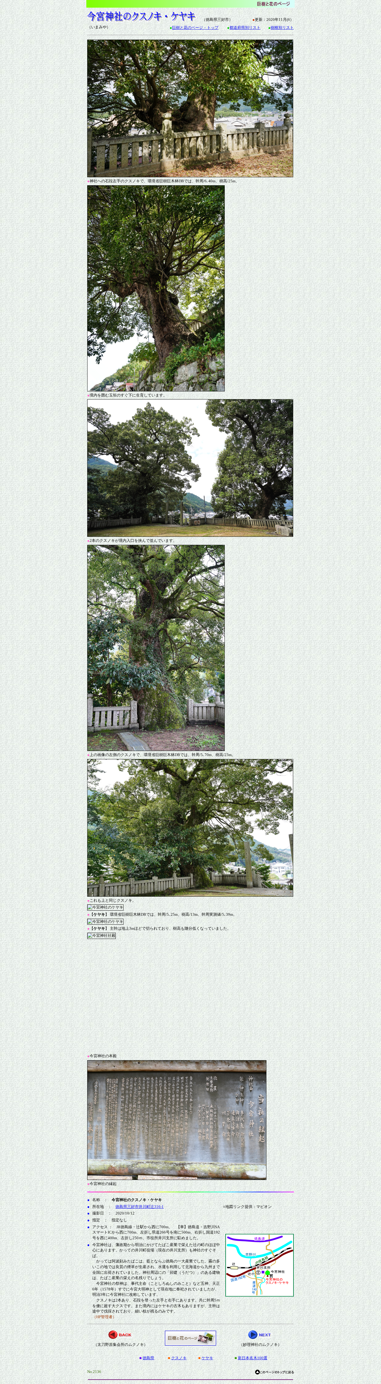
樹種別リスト (282, 27)
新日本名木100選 (252, 1358)
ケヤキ (207, 1358)
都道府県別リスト (244, 27)
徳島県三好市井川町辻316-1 (139, 1206)
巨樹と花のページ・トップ (195, 27)
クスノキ (179, 1358)
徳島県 (148, 1358)
